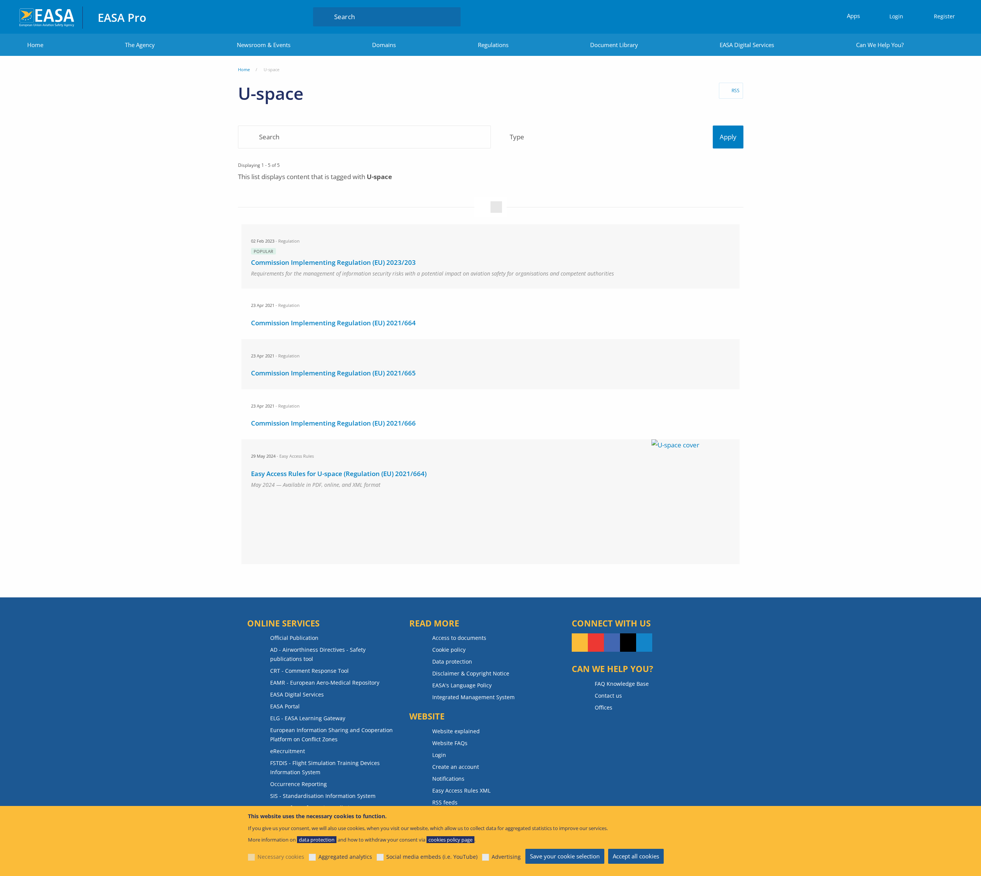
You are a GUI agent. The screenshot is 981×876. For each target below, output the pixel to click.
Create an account (455, 766)
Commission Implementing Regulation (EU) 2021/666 (333, 423)
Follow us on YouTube (596, 642)
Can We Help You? (880, 45)
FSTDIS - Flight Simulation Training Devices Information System (325, 767)
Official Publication (294, 637)
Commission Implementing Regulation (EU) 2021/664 (333, 322)
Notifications (448, 778)
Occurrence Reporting (298, 784)
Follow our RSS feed (580, 642)
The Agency (140, 45)
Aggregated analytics (345, 856)
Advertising (506, 856)
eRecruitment (287, 751)
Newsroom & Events (263, 45)
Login (896, 16)
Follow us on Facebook (612, 642)
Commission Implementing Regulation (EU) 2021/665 (333, 373)
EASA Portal (285, 706)
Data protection (452, 661)
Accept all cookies (636, 856)
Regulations (493, 45)
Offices (603, 707)
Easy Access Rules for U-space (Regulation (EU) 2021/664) (339, 473)
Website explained (456, 731)
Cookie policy (449, 649)
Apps (853, 16)
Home (35, 45)
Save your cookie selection (565, 856)
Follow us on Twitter (628, 642)
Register (944, 16)
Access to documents (459, 637)
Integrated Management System (473, 697)
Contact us (608, 695)
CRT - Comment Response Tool (309, 670)
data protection (317, 839)
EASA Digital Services (747, 45)
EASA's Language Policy (462, 685)
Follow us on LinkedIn (644, 642)
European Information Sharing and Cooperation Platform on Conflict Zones (331, 734)
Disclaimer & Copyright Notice (470, 673)
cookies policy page (450, 839)
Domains (384, 45)
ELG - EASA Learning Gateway (307, 718)
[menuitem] (892, 16)
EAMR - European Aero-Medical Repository (324, 682)
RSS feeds (445, 802)
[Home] (47, 16)
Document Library (614, 45)
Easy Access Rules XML (461, 790)
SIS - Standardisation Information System (323, 795)
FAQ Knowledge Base (622, 683)
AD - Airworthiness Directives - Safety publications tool (318, 654)
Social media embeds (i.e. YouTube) (431, 856)
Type (517, 137)
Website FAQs (450, 743)
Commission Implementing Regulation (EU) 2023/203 (333, 262)
